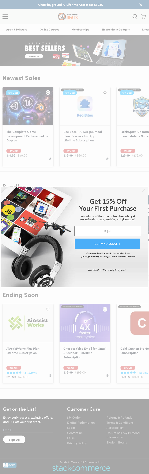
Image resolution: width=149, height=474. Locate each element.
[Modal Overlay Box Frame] (74, 237)
